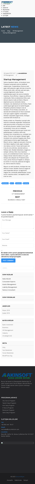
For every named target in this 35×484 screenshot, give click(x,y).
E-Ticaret (5, 11)
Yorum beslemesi (8, 353)
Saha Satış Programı (9, 412)
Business (5, 183)
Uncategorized (7, 336)
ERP (4, 6)
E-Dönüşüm (6, 4)
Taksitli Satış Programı (9, 403)
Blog (8, 31)
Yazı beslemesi (7, 350)
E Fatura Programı (8, 408)
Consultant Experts (8, 282)
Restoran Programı (8, 410)
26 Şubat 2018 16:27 (10, 73)
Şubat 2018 (6, 313)
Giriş (3, 347)
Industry (19, 183)
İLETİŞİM (5, 15)
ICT (12, 183)
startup (26, 183)
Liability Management (9, 287)
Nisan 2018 (6, 310)
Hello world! (6, 279)
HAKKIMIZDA (7, 13)
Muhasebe (6, 10)
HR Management (18, 31)
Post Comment (8, 260)
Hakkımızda (18, 480)
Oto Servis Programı (9, 400)
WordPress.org (7, 356)
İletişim (26, 480)
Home (3, 31)
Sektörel (5, 8)
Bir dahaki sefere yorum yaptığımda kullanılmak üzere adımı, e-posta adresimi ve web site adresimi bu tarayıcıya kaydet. (17, 255)
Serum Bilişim (20, 476)
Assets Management (9, 284)
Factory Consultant (8, 290)
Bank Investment (7, 325)
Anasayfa (10, 480)
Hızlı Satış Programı (8, 405)
